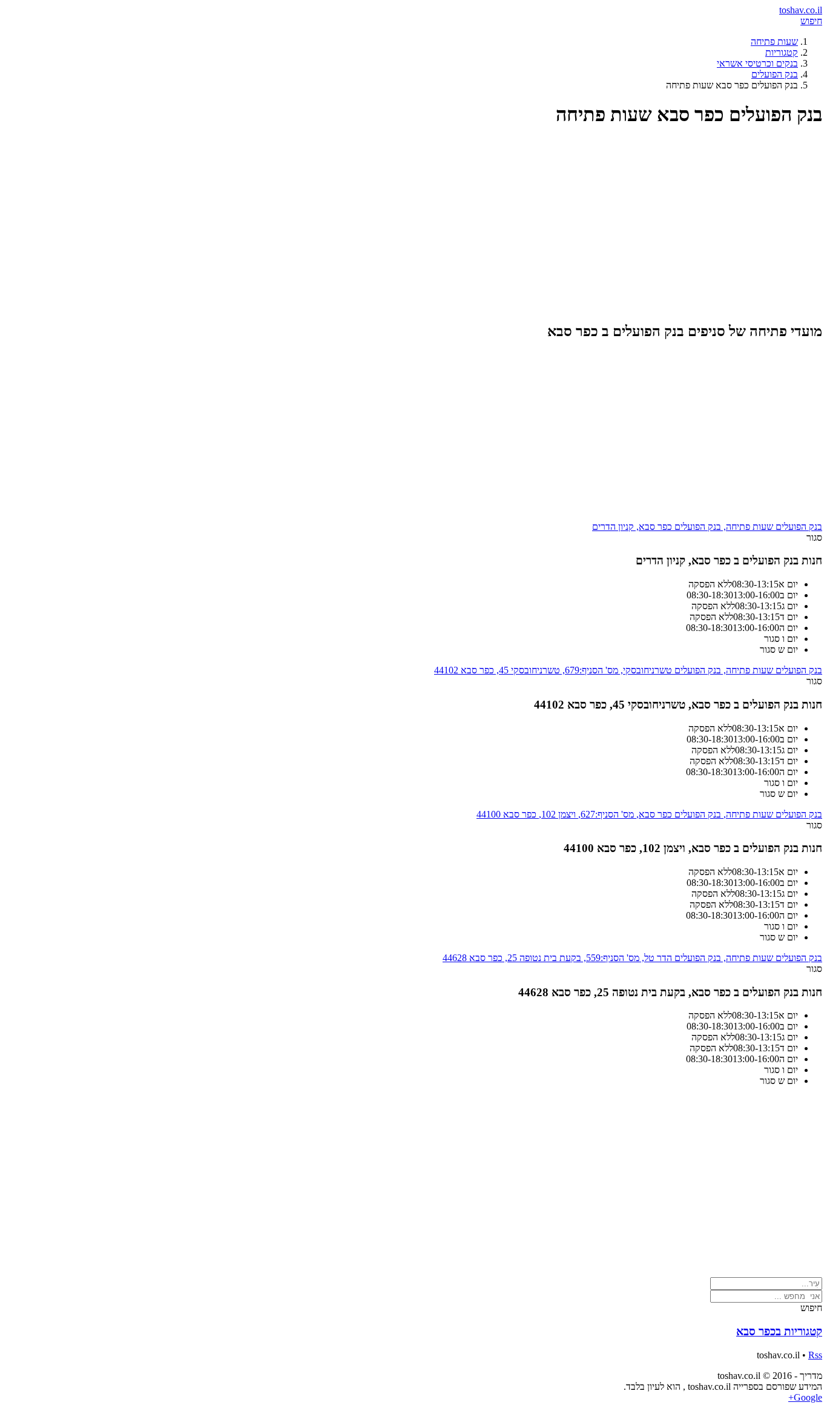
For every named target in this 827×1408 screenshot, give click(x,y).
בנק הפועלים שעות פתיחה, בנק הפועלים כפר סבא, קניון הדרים (707, 526)
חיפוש (811, 21)
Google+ (805, 1397)
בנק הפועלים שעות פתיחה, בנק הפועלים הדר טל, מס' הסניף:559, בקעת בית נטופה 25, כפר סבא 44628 (632, 958)
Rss (815, 1355)
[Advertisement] (459, 224)
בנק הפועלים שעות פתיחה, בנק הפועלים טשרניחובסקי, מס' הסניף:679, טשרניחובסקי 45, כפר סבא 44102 (628, 670)
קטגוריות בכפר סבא (779, 1331)
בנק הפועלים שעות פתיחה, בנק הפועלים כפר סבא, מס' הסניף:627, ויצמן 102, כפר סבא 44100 (649, 814)
